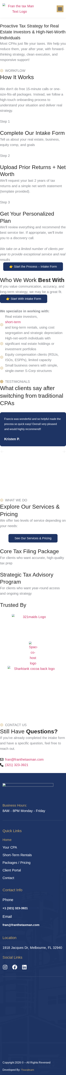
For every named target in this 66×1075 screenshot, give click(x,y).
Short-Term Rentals (17, 855)
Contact (8, 878)
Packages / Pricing (16, 862)
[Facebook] (14, 967)
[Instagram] (5, 967)
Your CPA (10, 847)
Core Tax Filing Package (29, 551)
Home (7, 839)
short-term (13, 322)
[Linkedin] (24, 967)
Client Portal (12, 870)
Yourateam (27, 1069)
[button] (60, 8)
